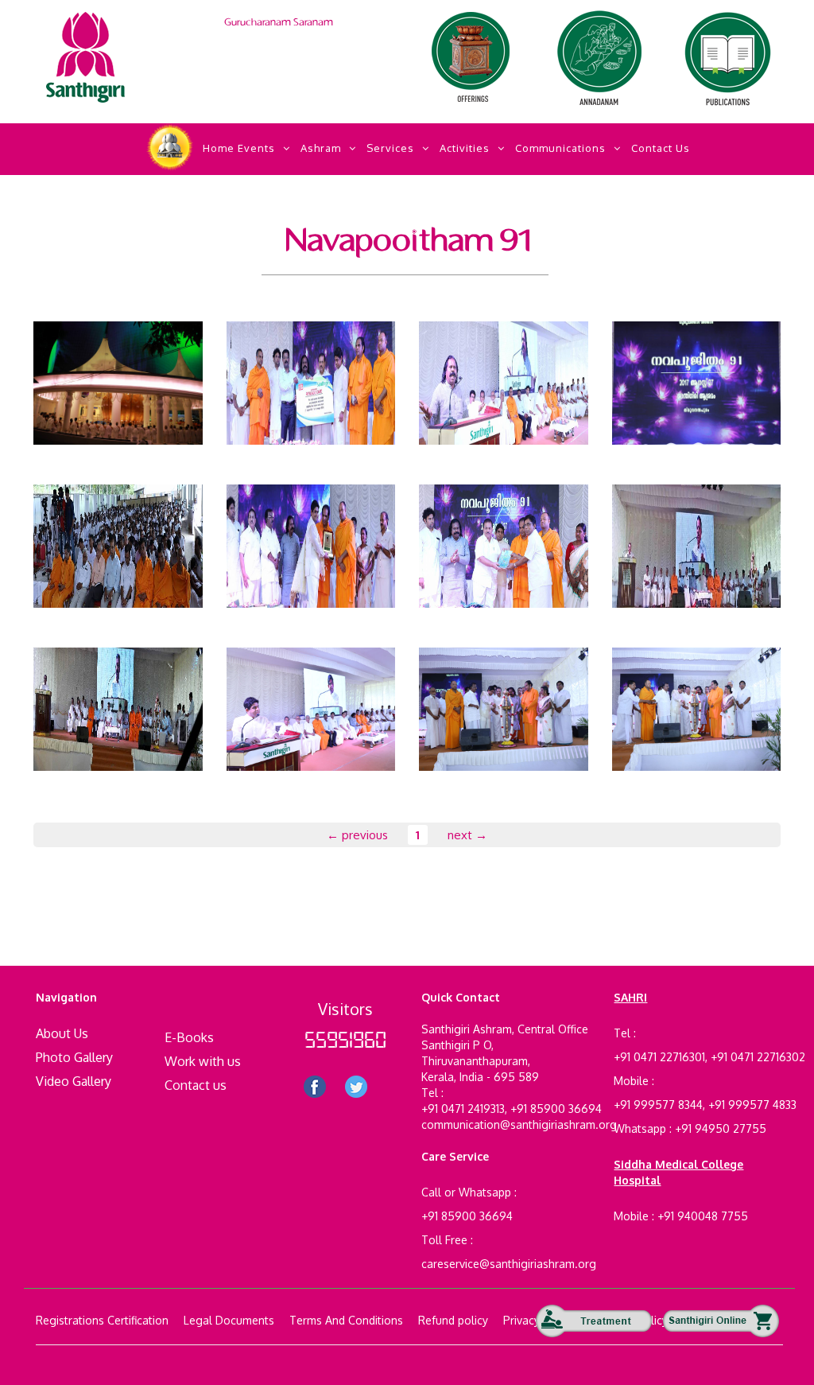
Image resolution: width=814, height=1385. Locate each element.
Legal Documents (229, 1320)
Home (219, 148)
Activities (465, 148)
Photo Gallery (74, 1057)
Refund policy (453, 1320)
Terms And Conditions (346, 1320)
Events (256, 148)
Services (390, 148)
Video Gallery (73, 1081)
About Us (62, 1033)
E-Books (189, 1037)
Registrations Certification (102, 1320)
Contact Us (660, 148)
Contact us (196, 1085)
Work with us (203, 1061)
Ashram (320, 148)
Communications (560, 148)
